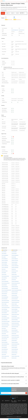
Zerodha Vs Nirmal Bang (15, 319)
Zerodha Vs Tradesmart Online (15, 356)
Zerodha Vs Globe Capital (15, 288)
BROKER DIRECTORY (7, 400)
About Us (15, 400)
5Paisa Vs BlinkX (4, 272)
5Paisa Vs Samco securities (5, 314)
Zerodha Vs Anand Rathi (15, 342)
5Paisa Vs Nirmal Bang (4, 319)
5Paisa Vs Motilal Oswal (5, 349)
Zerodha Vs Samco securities (15, 314)
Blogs (12, 400)
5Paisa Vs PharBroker (4, 262)
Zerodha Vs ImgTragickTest (15, 255)
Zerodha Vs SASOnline (14, 312)
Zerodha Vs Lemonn (14, 274)
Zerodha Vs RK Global (14, 316)
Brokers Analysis (14, 416)
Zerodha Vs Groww (14, 354)
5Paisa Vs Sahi (3, 269)
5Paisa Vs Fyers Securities (5, 335)
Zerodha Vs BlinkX (14, 272)
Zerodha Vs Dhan (14, 279)
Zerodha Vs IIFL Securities (15, 326)
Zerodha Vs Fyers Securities (15, 335)
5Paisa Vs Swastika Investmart (6, 307)
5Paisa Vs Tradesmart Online (5, 356)
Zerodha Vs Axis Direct (14, 293)
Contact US (19, 400)
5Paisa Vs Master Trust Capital (5, 321)
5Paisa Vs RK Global (4, 316)
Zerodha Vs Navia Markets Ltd (15, 302)
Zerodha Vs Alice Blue (14, 295)
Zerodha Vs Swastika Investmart (16, 307)
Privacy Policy (24, 400)
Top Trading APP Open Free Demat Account (14, 419)
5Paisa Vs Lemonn (4, 274)
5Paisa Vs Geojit (4, 333)
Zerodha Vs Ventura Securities (15, 300)
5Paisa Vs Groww (4, 354)
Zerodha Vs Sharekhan (14, 352)
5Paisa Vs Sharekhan (4, 352)
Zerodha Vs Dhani (14, 328)
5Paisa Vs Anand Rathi (4, 342)
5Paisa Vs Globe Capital (5, 288)
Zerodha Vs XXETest (14, 253)
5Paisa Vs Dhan (4, 279)
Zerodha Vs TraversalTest (15, 260)
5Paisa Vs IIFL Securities (5, 326)
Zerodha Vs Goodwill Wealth (15, 281)
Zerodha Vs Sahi (14, 269)
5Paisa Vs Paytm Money (5, 286)
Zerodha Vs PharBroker (14, 262)
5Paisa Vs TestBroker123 (5, 267)
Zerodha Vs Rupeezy (14, 340)
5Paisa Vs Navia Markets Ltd (5, 302)
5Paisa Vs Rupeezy (4, 340)
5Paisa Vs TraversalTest (5, 260)
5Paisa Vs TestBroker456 (5, 265)
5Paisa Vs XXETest (4, 253)
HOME (2, 400)
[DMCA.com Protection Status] (14, 398)
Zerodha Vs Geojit (14, 333)
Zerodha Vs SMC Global (14, 309)
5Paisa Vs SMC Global (4, 309)
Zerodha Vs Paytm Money (15, 286)
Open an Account (10, 19)
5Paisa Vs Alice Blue (4, 295)
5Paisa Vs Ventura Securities (5, 300)
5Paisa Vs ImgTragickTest (5, 255)
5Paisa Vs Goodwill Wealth (5, 281)
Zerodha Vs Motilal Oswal (15, 349)
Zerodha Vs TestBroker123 (15, 267)
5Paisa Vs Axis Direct (4, 293)
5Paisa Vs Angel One (4, 347)
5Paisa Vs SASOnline (4, 312)
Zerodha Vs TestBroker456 (15, 265)
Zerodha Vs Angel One (14, 347)
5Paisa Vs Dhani (4, 328)
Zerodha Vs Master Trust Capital (16, 321)
